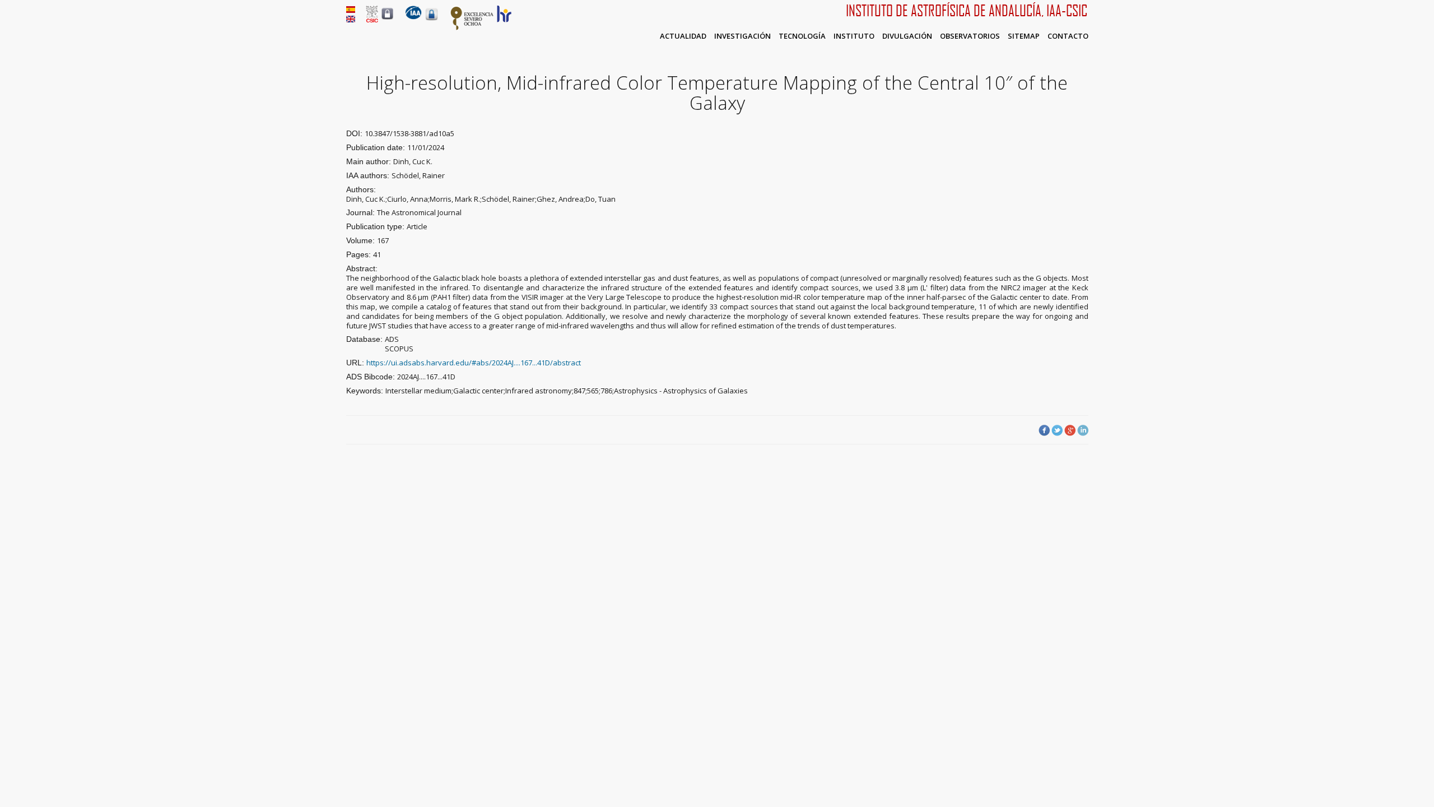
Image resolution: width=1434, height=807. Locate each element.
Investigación (742, 36)
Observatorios (970, 36)
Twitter (1057, 430)
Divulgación (907, 36)
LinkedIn (1082, 430)
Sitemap (1024, 36)
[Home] (413, 17)
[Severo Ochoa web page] (472, 28)
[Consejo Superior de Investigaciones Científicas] (372, 20)
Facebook (1044, 430)
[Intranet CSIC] (387, 19)
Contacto (1067, 36)
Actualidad (683, 36)
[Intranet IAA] (431, 20)
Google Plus (1070, 430)
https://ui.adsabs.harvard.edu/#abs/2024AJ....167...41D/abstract (473, 363)
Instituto (854, 36)
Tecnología (802, 36)
